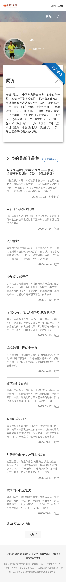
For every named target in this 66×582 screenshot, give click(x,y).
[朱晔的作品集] (15, 48)
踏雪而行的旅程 (17, 383)
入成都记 (13, 241)
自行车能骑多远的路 (20, 209)
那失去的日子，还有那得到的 (26, 454)
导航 (49, 16)
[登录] (53, 5)
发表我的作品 (51, 159)
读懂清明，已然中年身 (22, 348)
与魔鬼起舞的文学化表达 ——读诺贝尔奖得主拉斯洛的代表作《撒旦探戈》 (33, 171)
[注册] (60, 5)
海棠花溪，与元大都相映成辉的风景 (31, 312)
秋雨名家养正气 (17, 419)
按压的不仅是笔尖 (19, 490)
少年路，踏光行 (17, 276)
